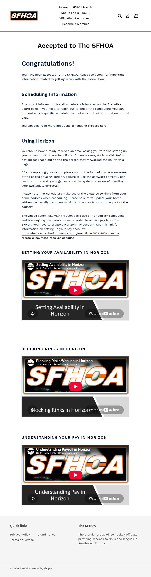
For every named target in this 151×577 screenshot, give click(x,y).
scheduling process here (88, 125)
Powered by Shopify (40, 568)
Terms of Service (22, 540)
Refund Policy (45, 534)
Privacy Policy (20, 534)
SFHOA (24, 568)
